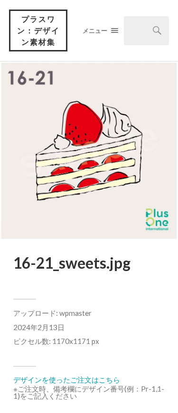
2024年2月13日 (39, 327)
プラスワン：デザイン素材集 (38, 30)
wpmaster (75, 313)
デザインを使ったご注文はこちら (66, 379)
